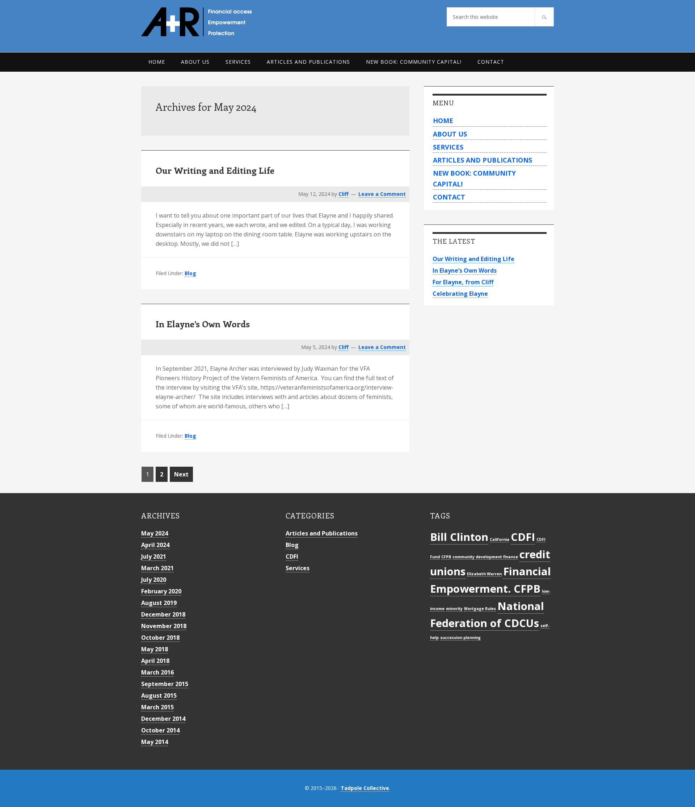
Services (448, 147)
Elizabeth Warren (484, 573)
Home (443, 120)
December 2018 (163, 614)
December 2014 (163, 719)
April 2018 (155, 661)
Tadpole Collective (365, 788)
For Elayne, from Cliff (463, 282)
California (499, 539)
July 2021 (153, 556)
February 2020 (161, 591)
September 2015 (164, 684)
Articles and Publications (482, 160)
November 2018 (163, 626)
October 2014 (160, 730)
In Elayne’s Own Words (203, 323)
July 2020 (153, 580)
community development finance (485, 556)
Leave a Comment (382, 193)
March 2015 (157, 707)
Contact (449, 197)
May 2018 (154, 649)
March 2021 (157, 568)
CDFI (292, 556)
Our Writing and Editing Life (215, 170)
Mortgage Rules (480, 608)
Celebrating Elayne (460, 294)
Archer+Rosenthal (213, 21)
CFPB (446, 556)
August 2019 (159, 603)
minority (454, 608)
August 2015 (159, 695)
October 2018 (160, 638)
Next (181, 474)
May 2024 (154, 533)
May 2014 (154, 742)
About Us (450, 134)
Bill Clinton (459, 537)
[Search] (544, 16)
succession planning (460, 637)
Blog (190, 273)
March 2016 (157, 672)
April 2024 (155, 545)
